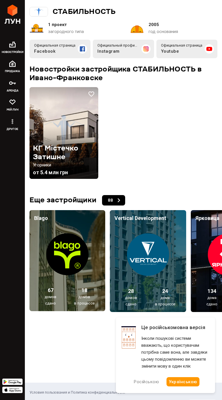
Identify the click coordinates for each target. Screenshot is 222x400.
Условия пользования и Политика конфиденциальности (77, 392)
